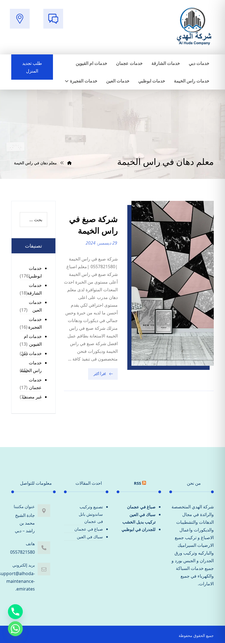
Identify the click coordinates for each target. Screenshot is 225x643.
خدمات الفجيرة (35, 323)
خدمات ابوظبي (35, 272)
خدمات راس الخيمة (31, 366)
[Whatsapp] (15, 628)
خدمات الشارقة (34, 289)
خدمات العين (35, 306)
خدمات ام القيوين (33, 340)
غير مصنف (32, 397)
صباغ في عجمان (141, 506)
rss (137, 483)
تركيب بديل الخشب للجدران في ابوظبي (139, 525)
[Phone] (15, 611)
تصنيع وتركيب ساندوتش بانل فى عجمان (91, 514)
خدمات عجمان (35, 383)
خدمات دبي (31, 353)
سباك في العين (143, 514)
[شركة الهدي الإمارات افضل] (194, 27)
